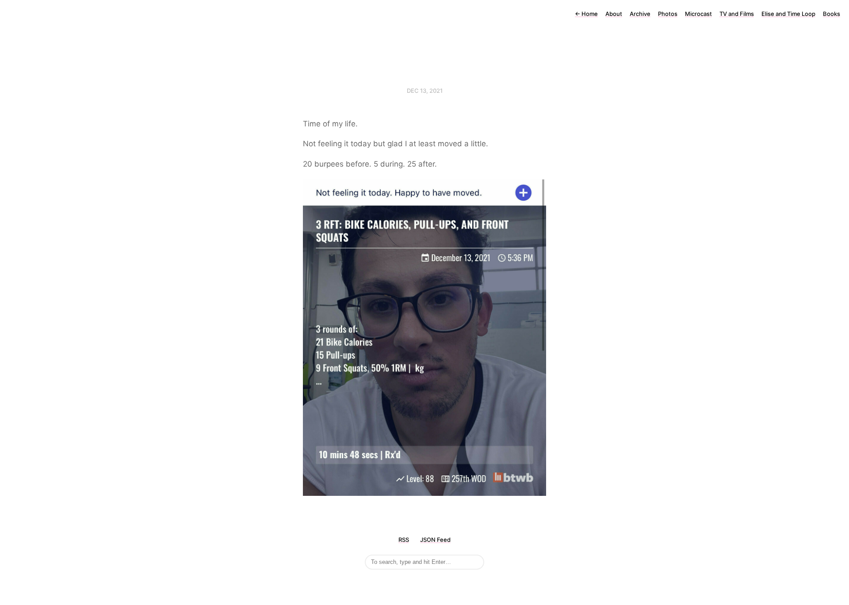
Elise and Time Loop (788, 13)
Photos (667, 13)
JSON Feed (435, 539)
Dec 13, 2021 (425, 90)
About (613, 13)
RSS (403, 539)
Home (586, 13)
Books (831, 13)
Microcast (698, 13)
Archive (640, 13)
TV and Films (736, 13)
